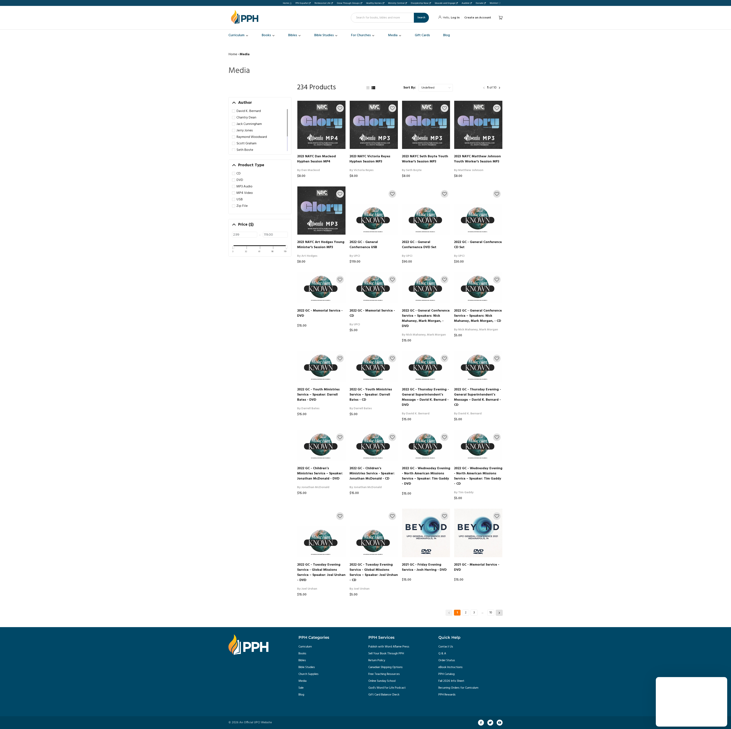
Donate (479, 3)
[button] (340, 108)
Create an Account (477, 17)
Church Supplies (308, 674)
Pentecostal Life (322, 3)
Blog (301, 694)
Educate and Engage (445, 3)
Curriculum (305, 646)
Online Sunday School (382, 681)
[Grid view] (367, 88)
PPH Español (301, 3)
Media (302, 681)
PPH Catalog (446, 674)
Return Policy (376, 660)
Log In (455, 17)
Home (286, 3)
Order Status (446, 660)
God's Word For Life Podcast (387, 687)
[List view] (373, 88)
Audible (465, 3)
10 (490, 612)
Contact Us (445, 646)
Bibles (302, 660)
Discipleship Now (419, 3)
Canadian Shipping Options (385, 667)
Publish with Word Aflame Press (388, 646)
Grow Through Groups (348, 3)
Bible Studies (306, 667)
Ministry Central (396, 3)
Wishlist (494, 3)
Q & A (442, 653)
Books (302, 653)
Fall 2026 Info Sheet (451, 681)
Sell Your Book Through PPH (386, 653)
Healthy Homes (374, 3)
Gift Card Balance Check (383, 694)
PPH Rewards (447, 694)
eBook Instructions (450, 667)
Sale (301, 687)
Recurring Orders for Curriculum (458, 687)
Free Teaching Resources (384, 674)
